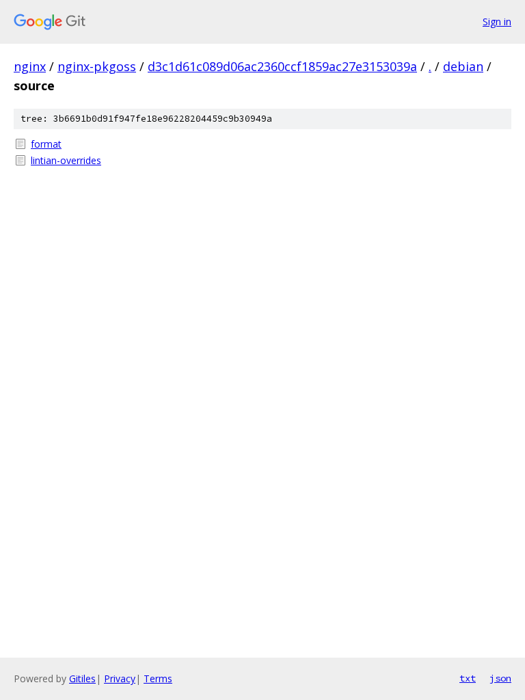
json (500, 678)
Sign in (497, 21)
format (46, 143)
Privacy (119, 678)
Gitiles (82, 678)
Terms (158, 678)
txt (467, 678)
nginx (30, 66)
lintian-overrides (66, 160)
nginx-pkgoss (96, 66)
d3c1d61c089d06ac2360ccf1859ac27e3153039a (282, 66)
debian (463, 66)
